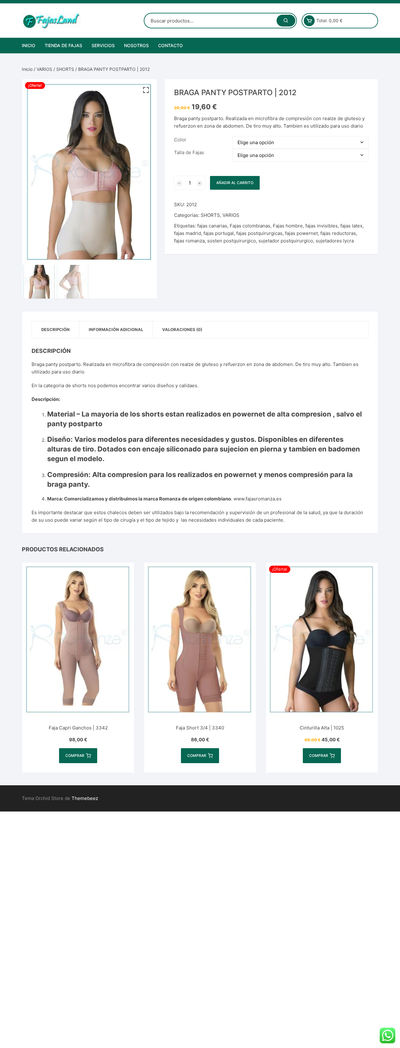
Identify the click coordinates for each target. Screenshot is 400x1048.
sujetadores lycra (335, 241)
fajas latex (351, 226)
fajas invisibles (321, 226)
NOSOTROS (136, 45)
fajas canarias (212, 226)
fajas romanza (189, 241)
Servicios (103, 45)
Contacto (170, 45)
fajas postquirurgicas (259, 233)
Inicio (28, 45)
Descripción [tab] (55, 329)
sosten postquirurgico (231, 241)
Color (180, 140)
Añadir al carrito (234, 182)
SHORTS (65, 69)
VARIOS (44, 69)
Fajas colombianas (250, 226)
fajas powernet (301, 233)
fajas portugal (218, 233)
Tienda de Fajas (63, 45)
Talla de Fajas (189, 152)
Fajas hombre (288, 226)
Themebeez (85, 798)
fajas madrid (187, 233)
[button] (146, 90)
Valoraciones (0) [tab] (182, 329)
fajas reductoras (338, 233)
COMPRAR (74, 755)
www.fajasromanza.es (257, 499)
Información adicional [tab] (116, 329)
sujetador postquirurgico (285, 241)
